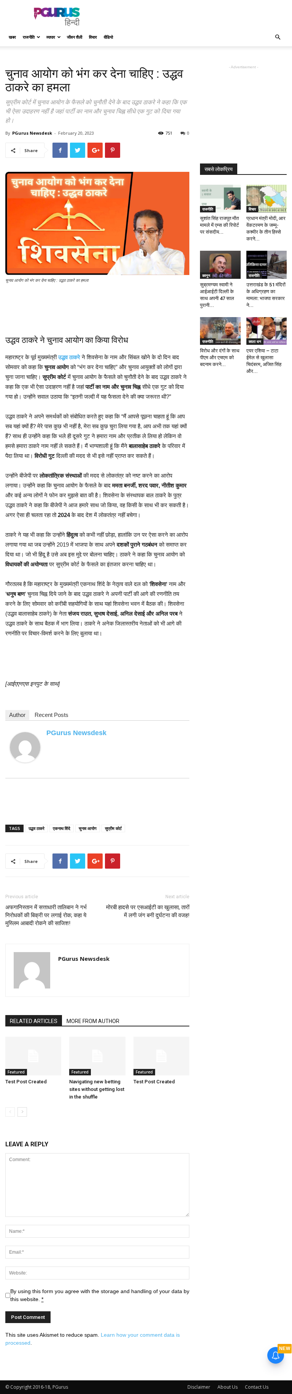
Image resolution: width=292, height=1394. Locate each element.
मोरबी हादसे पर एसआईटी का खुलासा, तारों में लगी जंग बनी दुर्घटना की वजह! (147, 911)
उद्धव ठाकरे (36, 828)
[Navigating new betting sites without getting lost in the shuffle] (97, 1056)
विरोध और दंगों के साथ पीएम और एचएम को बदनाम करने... (220, 357)
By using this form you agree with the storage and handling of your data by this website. (99, 1295)
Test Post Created (26, 1081)
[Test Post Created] (33, 1056)
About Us (227, 1387)
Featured (16, 1072)
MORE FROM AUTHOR (93, 1021)
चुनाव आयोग (88, 828)
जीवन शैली (74, 37)
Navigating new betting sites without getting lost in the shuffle (96, 1089)
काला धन (255, 341)
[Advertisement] (197, 16)
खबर (12, 37)
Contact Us (256, 1387)
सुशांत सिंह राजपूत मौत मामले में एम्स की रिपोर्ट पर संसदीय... (219, 225)
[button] (277, 37)
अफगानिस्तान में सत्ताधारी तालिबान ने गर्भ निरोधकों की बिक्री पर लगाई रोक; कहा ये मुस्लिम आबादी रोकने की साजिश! (46, 915)
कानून (206, 275)
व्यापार (50, 37)
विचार (93, 37)
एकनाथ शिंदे (61, 828)
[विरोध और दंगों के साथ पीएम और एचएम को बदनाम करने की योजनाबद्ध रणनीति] (220, 331)
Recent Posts (51, 715)
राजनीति (29, 37)
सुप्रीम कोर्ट (113, 828)
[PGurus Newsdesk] (25, 747)
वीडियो (108, 37)
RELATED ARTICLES (33, 1021)
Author (17, 715)
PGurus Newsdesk (32, 133)
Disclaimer (198, 1387)
